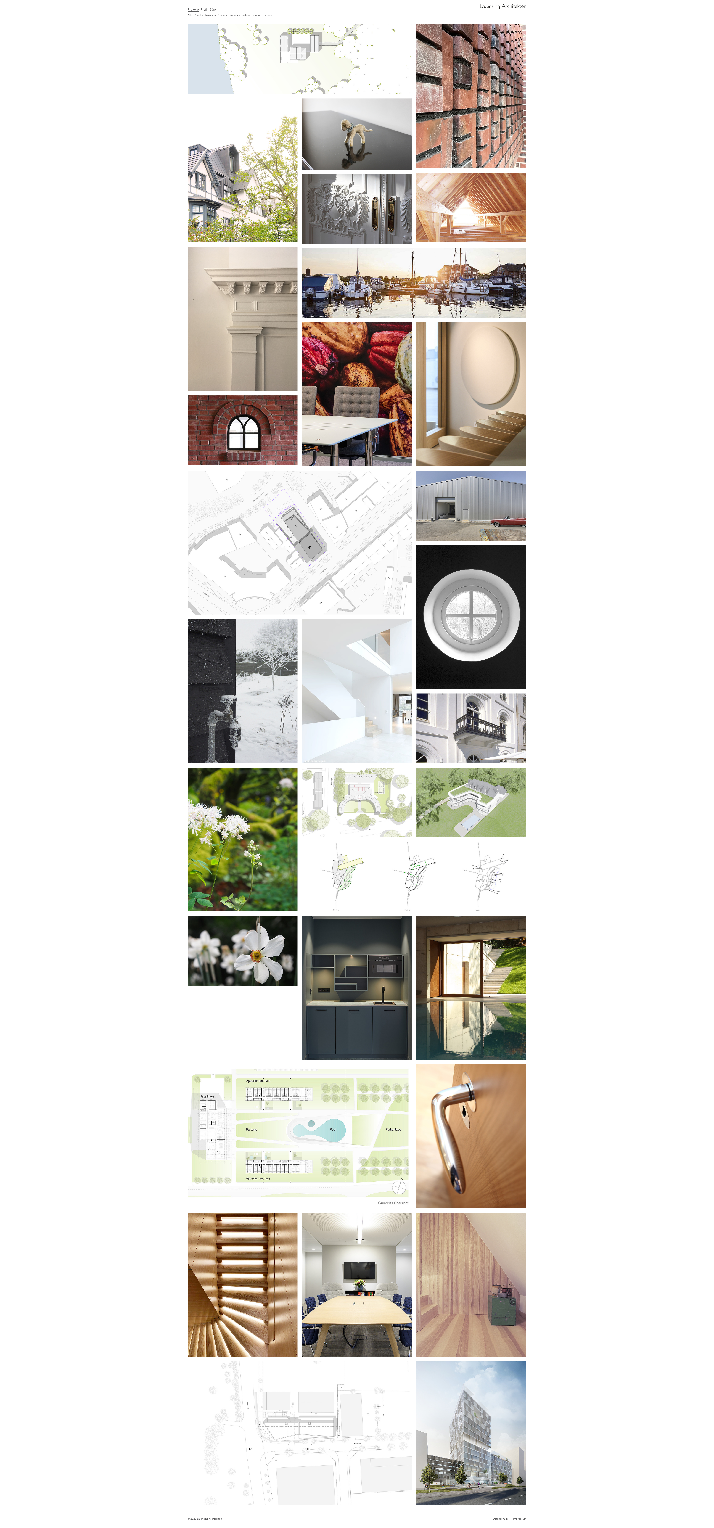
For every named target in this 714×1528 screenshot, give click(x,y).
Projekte (193, 9)
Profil (204, 9)
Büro (212, 9)
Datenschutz (500, 1518)
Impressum (519, 1518)
